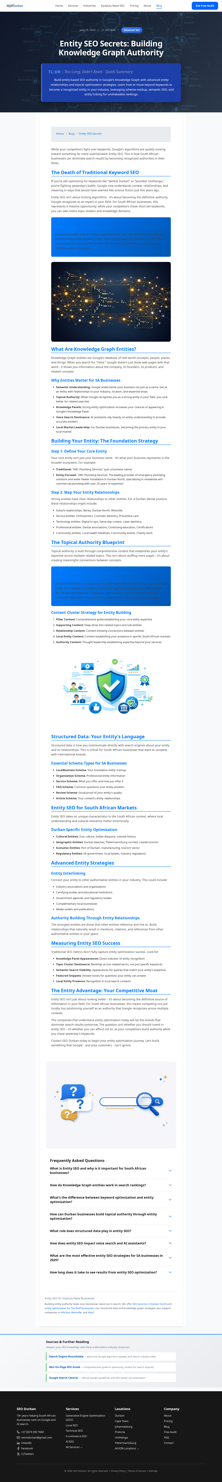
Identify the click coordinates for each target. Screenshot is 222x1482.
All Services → (74, 1447)
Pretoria (120, 1432)
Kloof (91, 1312)
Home (59, 5)
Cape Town (121, 1421)
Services (73, 5)
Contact (169, 1443)
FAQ (166, 1437)
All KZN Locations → (127, 1448)
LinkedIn (26, 1443)
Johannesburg (123, 1426)
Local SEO (72, 1425)
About (147, 5)
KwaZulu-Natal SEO (113, 5)
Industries (89, 5)
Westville (76, 1312)
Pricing (134, 5)
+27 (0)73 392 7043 (32, 1432)
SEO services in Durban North (149, 1303)
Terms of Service (137, 1470)
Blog (159, 5)
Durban (119, 1415)
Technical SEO (74, 1430)
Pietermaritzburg (125, 1443)
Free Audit (170, 1432)
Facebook (27, 1448)
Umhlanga (121, 1437)
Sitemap (153, 1470)
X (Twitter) (27, 1454)
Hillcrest (65, 1312)
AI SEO (70, 1441)
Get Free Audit (205, 5)
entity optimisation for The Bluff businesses (69, 1308)
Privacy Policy (118, 1470)
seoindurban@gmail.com (36, 1437)
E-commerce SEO (76, 1436)
